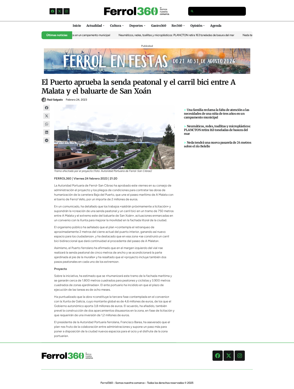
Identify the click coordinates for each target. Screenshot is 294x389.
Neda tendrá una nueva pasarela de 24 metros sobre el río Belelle (217, 144)
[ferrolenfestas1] (147, 73)
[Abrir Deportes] (145, 25)
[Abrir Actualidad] (104, 25)
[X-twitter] (59, 11)
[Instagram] (66, 11)
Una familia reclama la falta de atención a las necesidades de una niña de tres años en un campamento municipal (216, 113)
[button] (46, 108)
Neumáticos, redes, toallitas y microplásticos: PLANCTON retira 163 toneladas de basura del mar (163, 35)
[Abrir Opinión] (204, 25)
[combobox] (217, 11)
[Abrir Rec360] (184, 25)
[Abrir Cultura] (123, 25)
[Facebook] (53, 11)
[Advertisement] (218, 201)
